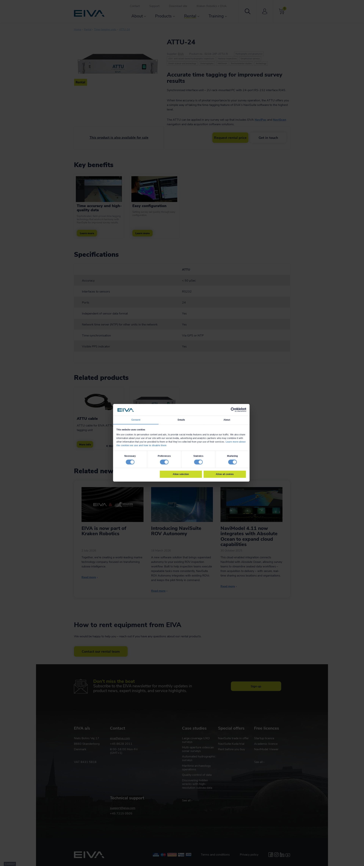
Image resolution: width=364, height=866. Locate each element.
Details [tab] (181, 419)
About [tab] (227, 419)
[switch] (164, 461)
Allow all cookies (225, 474)
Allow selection (181, 474)
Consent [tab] (135, 419)
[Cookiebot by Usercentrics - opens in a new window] (233, 410)
